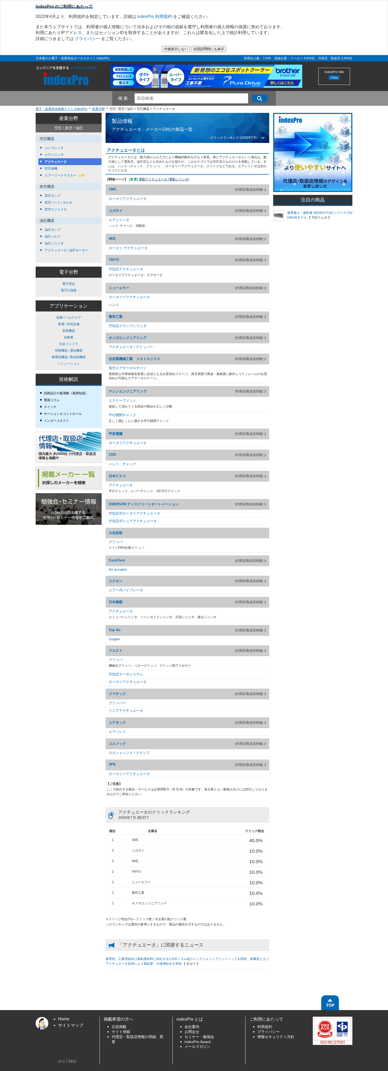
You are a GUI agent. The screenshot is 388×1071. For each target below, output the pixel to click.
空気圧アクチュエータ (126, 269)
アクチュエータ (55, 162)
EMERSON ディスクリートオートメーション (144, 504)
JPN (112, 764)
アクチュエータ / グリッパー (131, 347)
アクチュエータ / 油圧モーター (66, 250)
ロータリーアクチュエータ (129, 297)
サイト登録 (121, 1032)
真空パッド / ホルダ (58, 202)
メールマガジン (197, 1047)
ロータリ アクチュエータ (128, 248)
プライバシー (87, 38)
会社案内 (191, 1027)
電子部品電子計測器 (69, 287)
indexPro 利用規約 (154, 16)
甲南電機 (115, 434)
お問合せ (191, 1032)
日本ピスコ (117, 476)
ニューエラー (119, 288)
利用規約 (264, 1027)
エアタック (117, 722)
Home (63, 1019)
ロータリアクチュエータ (127, 199)
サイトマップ (70, 1025)
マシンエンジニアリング (127, 391)
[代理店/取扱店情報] (249, 189)
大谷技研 (115, 533)
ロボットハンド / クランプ (129, 753)
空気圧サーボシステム (126, 674)
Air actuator (117, 569)
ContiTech (117, 560)
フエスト (115, 650)
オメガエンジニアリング (127, 338)
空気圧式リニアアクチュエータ (133, 521)
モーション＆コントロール (63, 414)
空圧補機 (50, 168)
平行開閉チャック (122, 415)
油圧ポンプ (52, 230)
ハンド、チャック (122, 464)
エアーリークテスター (64, 175)
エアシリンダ (54, 155)
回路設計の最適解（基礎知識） (66, 393)
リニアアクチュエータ (126, 711)
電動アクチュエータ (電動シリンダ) (164, 179)
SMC (112, 189)
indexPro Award (197, 1042)
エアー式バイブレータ (126, 590)
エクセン (115, 581)
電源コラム (52, 400)
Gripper (114, 639)
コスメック (117, 744)
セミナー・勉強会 (199, 1037)
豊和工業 (115, 317)
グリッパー (117, 703)
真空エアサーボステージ (127, 368)
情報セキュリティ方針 (275, 1037)
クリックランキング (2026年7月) (233, 138)
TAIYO (114, 260)
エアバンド (117, 732)
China (334, 77)
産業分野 (68, 118)
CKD (112, 455)
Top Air (115, 630)
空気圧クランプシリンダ (127, 326)
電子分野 (68, 272)
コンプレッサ (54, 148)
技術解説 (68, 379)
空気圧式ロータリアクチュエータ (134, 513)
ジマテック (117, 694)
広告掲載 (119, 1027)
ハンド (114, 305)
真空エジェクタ (55, 209)
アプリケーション (69, 306)
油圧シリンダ (54, 243)
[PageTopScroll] (330, 1002)
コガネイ (115, 211)
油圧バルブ (52, 236)
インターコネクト (56, 420)
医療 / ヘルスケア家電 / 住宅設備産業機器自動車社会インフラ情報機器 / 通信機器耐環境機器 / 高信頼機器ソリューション (69, 341)
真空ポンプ (52, 196)
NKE (112, 239)
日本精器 (115, 602)
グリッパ (115, 542)
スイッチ (50, 407)
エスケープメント (122, 400)
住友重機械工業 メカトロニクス (134, 359)
